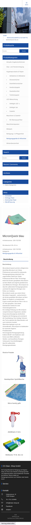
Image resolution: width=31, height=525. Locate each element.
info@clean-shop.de (12, 503)
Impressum (15, 516)
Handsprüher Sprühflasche (14, 379)
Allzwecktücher (14, 80)
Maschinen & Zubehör (13, 115)
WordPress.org (10, 202)
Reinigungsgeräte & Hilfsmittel (17, 37)
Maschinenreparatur (12, 124)
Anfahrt (8, 509)
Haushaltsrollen (14, 91)
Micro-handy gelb (14, 403)
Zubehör (12, 111)
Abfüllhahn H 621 (14, 432)
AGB (15, 514)
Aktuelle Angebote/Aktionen (15, 62)
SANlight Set (13, 107)
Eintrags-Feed (9, 198)
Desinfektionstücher (15, 83)
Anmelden (8, 196)
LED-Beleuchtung (12, 99)
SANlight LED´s (14, 103)
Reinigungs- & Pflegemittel (15, 134)
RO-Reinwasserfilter (15, 120)
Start (5, 35)
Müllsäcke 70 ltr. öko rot (14, 455)
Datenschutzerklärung (15, 518)
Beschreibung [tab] (8, 259)
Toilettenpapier (14, 95)
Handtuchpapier (14, 87)
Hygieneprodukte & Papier (15, 71)
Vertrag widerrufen (7, 523)
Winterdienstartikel (12, 143)
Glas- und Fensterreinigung (15, 67)
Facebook (9, 506)
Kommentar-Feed (10, 200)
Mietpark (9, 129)
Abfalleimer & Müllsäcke (17, 76)
